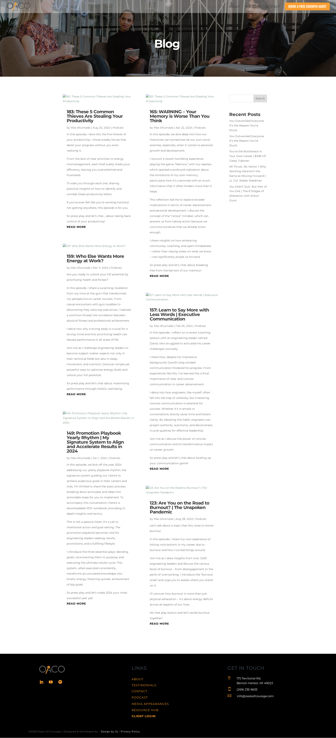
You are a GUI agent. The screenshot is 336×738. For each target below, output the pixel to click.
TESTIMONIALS (144, 685)
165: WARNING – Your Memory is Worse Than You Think (179, 116)
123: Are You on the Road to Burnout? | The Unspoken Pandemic (179, 507)
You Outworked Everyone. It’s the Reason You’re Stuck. (246, 125)
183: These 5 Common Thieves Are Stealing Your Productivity (95, 116)
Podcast (118, 127)
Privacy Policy (130, 731)
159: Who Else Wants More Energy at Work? (95, 258)
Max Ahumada (80, 127)
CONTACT (139, 691)
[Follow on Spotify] (60, 682)
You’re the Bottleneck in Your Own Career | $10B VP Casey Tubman (247, 156)
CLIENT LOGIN (144, 716)
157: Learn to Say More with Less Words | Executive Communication (179, 314)
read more (76, 227)
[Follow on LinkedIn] (41, 682)
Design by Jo (109, 731)
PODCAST (140, 697)
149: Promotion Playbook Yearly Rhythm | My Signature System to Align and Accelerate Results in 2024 (95, 442)
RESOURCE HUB (145, 710)
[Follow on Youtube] (51, 682)
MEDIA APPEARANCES (150, 704)
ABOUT (138, 679)
